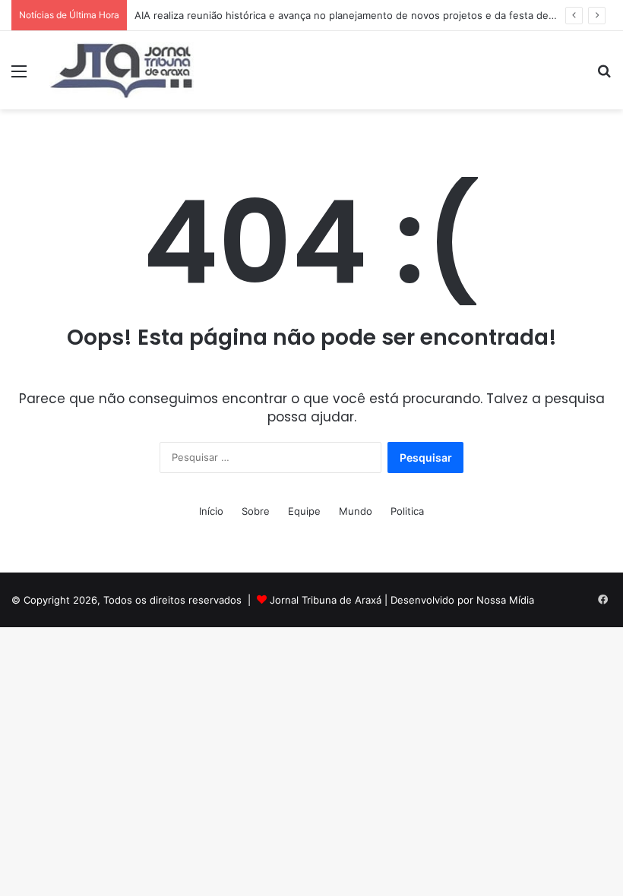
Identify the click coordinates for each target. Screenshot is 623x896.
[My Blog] (121, 70)
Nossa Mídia (505, 600)
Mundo (355, 511)
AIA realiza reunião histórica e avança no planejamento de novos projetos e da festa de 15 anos (361, 15)
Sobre (256, 511)
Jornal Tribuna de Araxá (325, 600)
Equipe (304, 511)
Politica (407, 511)
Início (211, 511)
